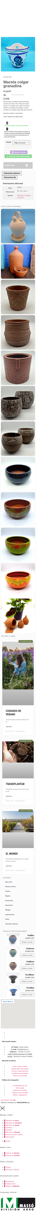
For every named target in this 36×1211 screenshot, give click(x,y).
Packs (7, 919)
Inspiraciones (9, 914)
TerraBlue (30, 988)
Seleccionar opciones (18, 407)
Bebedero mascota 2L (18, 258)
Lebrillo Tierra (18, 506)
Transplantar (15, 784)
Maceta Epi (18, 400)
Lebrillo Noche (18, 471)
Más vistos (8, 882)
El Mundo (12, 853)
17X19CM (27, 195)
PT (9, 1100)
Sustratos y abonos (11, 924)
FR (4, 1100)
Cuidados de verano (13, 712)
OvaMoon (30, 961)
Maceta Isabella (18, 329)
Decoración (9, 905)
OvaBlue (30, 935)
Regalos (8, 896)
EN (2, 1100)
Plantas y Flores (10, 886)
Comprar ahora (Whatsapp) (19, 156)
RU (12, 1100)
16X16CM (20, 195)
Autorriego (18, 612)
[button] (18, 165)
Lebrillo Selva (18, 542)
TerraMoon (29, 975)
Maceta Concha (18, 294)
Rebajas (7, 910)
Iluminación (9, 900)
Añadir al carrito (18, 230)
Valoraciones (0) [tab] (10, 177)
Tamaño (8, 142)
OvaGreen (30, 948)
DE (7, 1100)
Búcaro (18, 223)
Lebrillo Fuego (18, 577)
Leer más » (9, 726)
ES (14, 1100)
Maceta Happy (18, 364)
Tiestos (7, 891)
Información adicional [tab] (12, 173)
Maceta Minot (18, 435)
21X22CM (20, 197)
